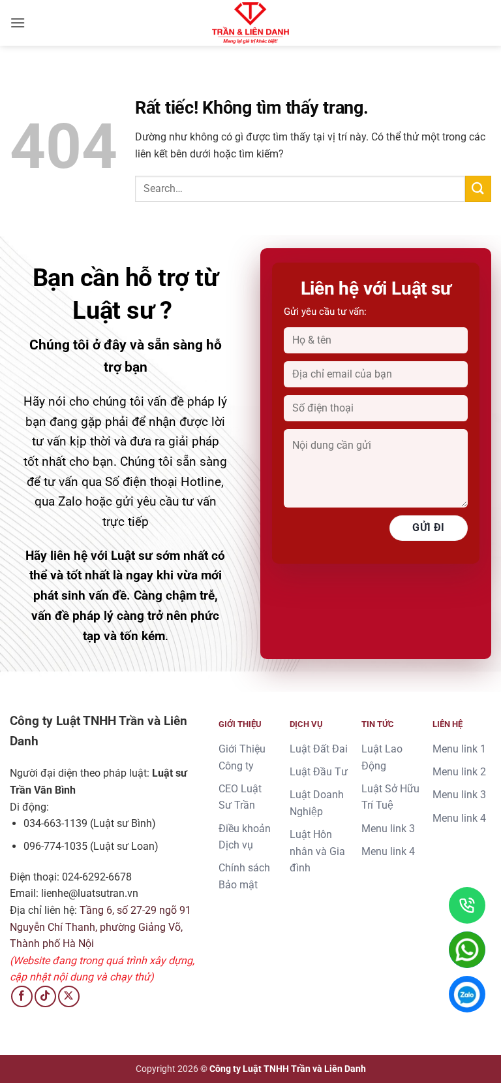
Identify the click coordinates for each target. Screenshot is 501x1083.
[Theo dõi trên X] (69, 996)
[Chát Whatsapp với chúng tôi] (467, 949)
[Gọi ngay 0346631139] (467, 905)
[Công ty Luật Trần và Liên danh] (250, 23)
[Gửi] (478, 188)
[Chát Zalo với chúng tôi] (467, 994)
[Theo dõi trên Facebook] (22, 996)
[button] (17, 23)
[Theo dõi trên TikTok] (45, 996)
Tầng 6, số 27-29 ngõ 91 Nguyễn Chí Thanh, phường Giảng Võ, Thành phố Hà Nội (100, 927)
